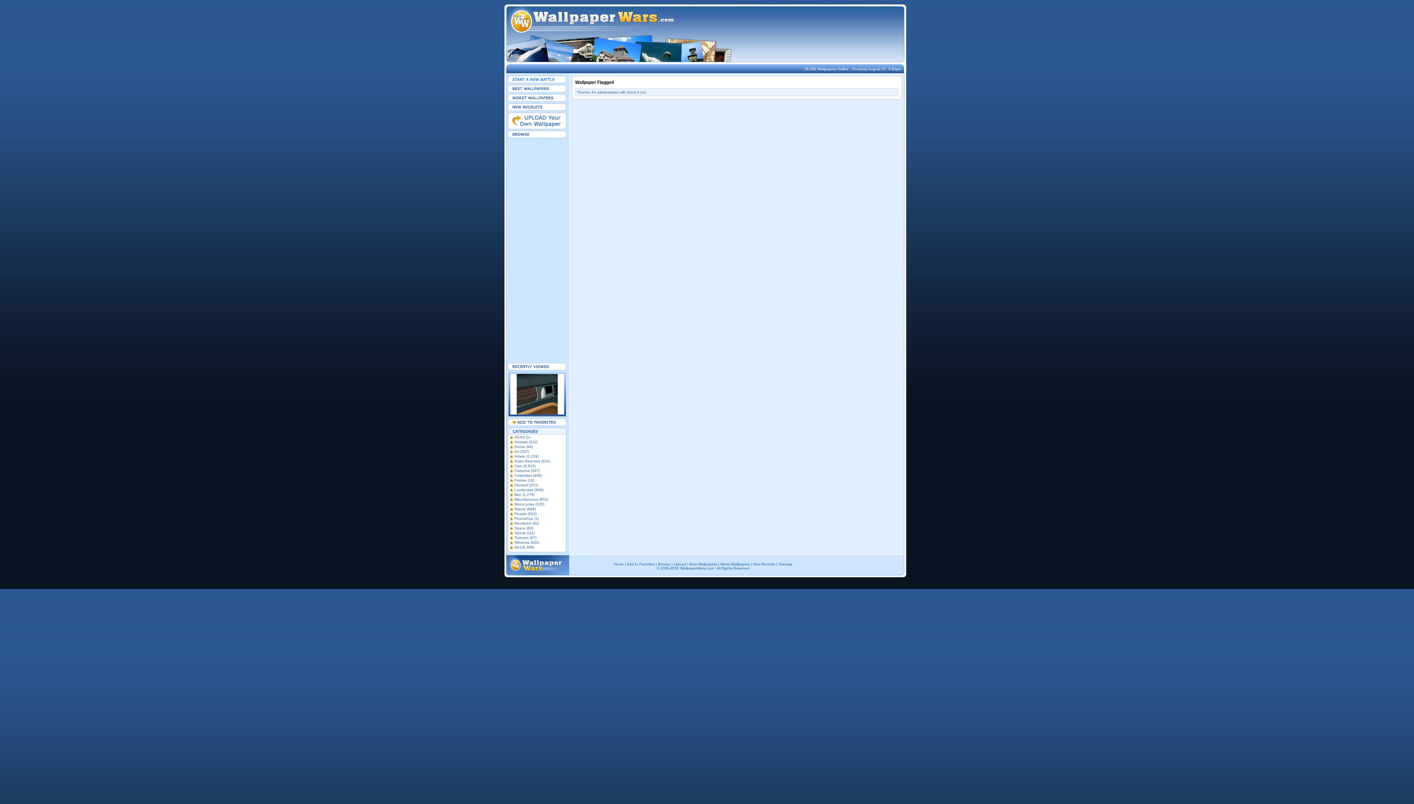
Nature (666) (525, 509)
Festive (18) (524, 480)
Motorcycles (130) (529, 504)
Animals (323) (526, 442)
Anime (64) (523, 447)
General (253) (526, 485)
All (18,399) (524, 547)
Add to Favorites (641, 564)
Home (619, 564)
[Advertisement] (537, 250)
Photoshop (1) (526, 518)
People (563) (525, 514)
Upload (680, 564)
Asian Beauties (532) (532, 461)
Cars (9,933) (524, 466)
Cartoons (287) (527, 471)
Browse (664, 564)
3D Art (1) (522, 437)
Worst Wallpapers (735, 564)
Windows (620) (526, 542)
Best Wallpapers (703, 564)
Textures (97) (525, 538)
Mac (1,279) (524, 495)
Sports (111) (524, 533)
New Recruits (764, 564)
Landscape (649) (529, 490)
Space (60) (523, 528)
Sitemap (785, 564)
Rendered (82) (526, 523)
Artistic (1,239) (526, 456)
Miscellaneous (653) (531, 499)
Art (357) (521, 451)
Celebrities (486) (528, 475)
